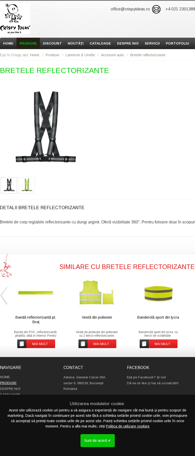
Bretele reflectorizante (148, 55)
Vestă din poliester (97, 317)
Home (8, 43)
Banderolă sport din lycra (158, 317)
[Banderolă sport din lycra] (158, 292)
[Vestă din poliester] (96, 292)
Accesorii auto (112, 55)
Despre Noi (128, 43)
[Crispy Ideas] (15, 18)
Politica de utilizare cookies (128, 426)
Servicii (152, 43)
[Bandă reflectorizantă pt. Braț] (35, 292)
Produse (28, 43)
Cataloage (100, 43)
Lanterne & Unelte (80, 55)
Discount (52, 43)
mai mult (40, 344)
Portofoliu (177, 43)
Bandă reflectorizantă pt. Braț (35, 319)
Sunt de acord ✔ (97, 440)
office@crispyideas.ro (130, 9)
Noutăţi (76, 43)
